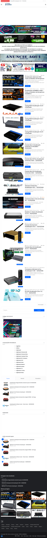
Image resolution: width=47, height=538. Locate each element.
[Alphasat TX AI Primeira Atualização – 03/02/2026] (6, 393)
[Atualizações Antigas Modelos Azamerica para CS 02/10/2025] (6, 384)
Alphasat (18, 350)
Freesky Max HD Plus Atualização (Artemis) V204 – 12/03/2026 (34, 159)
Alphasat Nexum (20, 364)
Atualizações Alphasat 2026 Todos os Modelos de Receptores (34, 77)
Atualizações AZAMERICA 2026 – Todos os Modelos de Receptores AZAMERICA (34, 92)
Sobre (30, 535)
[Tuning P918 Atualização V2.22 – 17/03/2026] (8, 504)
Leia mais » (28, 101)
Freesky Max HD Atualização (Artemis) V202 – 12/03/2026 (33, 172)
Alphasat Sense (20, 366)
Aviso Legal (34, 535)
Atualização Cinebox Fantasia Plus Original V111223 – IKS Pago (23, 397)
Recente (22, 378)
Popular (8, 378)
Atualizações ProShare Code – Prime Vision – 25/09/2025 (22, 404)
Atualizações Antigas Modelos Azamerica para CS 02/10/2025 (23, 382)
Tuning (11, 528)
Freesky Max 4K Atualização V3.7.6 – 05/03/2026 (33, 247)
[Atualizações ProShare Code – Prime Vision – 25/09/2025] (6, 406)
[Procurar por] (45, 5)
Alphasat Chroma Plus (22, 354)
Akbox (17, 348)
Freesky (31, 526)
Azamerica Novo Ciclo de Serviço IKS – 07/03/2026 (34, 199)
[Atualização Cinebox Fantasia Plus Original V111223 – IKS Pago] (6, 400)
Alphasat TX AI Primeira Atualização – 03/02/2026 (20, 392)
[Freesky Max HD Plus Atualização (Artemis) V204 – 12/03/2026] (8, 513)
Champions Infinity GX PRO (34, 524)
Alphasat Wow (20, 372)
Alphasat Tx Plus (20, 370)
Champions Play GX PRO (5, 526)
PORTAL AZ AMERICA (29, 75)
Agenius (18, 346)
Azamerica (21, 524)
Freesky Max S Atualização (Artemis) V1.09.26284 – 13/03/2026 (32, 146)
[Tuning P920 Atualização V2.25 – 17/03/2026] (38, 496)
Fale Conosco (26, 535)
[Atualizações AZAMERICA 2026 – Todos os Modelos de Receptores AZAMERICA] (23, 496)
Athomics (12, 524)
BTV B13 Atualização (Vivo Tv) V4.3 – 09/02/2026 (33, 292)
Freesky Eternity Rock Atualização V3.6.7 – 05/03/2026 (34, 225)
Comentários (38, 378)
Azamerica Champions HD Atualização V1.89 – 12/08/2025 (22, 387)
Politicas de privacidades (41, 535)
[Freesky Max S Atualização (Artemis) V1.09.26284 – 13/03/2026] (38, 504)
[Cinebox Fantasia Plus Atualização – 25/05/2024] (6, 464)
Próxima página (40, 304)
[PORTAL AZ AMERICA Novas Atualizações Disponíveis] (8, 4)
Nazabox (40, 526)
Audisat (17, 524)
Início (22, 535)
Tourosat (7, 528)
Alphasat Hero (20, 362)
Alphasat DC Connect (21, 358)
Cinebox (23, 526)
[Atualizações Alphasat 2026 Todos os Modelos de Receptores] (8, 496)
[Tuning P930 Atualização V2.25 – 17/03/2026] (23, 504)
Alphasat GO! (19, 360)
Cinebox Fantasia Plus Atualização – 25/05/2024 (20, 461)
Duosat (27, 526)
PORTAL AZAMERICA (22, 534)
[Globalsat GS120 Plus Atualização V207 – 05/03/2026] (38, 513)
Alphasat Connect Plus (22, 356)
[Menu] (1, 5)
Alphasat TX (19, 368)
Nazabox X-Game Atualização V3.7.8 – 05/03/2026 (34, 212)
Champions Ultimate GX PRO (15, 526)
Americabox (8, 524)
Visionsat (15, 528)
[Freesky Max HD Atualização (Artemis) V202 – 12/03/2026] (23, 513)
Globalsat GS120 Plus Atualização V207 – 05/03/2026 (34, 186)
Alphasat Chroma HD (21, 352)
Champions (27, 524)
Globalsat (35, 526)
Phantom (2, 528)
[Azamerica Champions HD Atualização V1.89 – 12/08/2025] (6, 388)
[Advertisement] (23, 16)
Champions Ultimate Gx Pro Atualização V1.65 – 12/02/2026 (34, 270)
